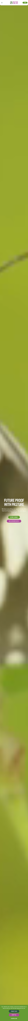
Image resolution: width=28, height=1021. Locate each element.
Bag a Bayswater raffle (14, 521)
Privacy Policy (14, 1011)
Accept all (14, 1015)
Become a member (14, 517)
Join (25, 2)
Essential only (14, 1018)
